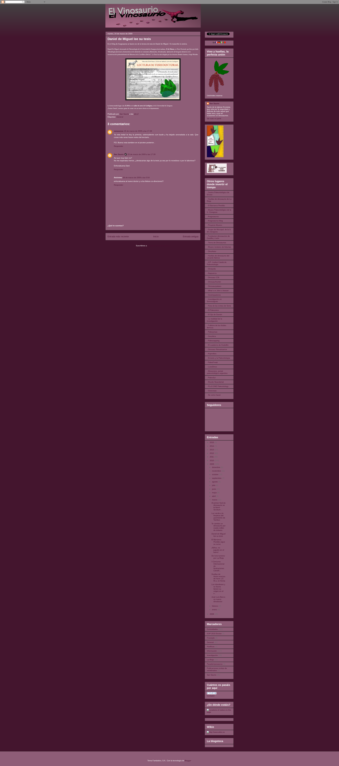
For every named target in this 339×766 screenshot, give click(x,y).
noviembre (216, 471)
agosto (215, 482)
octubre (215, 474)
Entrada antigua (190, 236)
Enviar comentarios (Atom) (159, 246)
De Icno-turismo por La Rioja (218, 557)
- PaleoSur (211, 378)
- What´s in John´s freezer (218, 290)
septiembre (217, 478)
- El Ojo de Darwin (214, 314)
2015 (212, 442)
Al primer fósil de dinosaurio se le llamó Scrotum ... (218, 506)
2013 (212, 450)
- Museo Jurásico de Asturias (219, 247)
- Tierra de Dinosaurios (216, 243)
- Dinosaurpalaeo (214, 286)
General (119, 117)
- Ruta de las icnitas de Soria (219, 306)
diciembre (216, 467)
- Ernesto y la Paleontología (218, 358)
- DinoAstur (211, 251)
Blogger (188, 761)
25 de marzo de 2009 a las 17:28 (138, 131)
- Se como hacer (214, 395)
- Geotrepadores (214, 295)
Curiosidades (212, 629)
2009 (212, 464)
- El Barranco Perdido (216, 205)
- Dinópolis (211, 269)
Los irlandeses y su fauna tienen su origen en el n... (218, 588)
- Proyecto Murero (214, 225)
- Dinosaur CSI (213, 277)
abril (214, 496)
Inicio (156, 236)
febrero (215, 606)
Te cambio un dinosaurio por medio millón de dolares (218, 527)
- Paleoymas (212, 332)
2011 (212, 457)
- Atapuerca (212, 273)
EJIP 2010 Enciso (214, 633)
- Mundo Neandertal (215, 382)
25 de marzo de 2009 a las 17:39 (141, 154)
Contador (211, 696)
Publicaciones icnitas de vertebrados (217, 669)
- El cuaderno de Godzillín (218, 345)
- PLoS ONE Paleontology (217, 386)
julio (214, 485)
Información (212, 651)
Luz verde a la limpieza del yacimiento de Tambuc (218, 516)
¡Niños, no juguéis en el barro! (217, 550)
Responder (118, 146)
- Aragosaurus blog (215, 221)
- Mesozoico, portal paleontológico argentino (217, 372)
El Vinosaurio (108, 7)
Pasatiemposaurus (214, 664)
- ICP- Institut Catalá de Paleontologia (216, 263)
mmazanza (118, 131)
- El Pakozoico (213, 310)
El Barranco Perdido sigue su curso (218, 542)
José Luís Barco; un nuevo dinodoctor (218, 599)
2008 (212, 614)
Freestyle (211, 638)
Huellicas (210, 646)
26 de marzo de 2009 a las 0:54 (136, 177)
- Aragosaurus (213, 216)
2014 (212, 446)
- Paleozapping (213, 341)
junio (214, 489)
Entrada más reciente (118, 236)
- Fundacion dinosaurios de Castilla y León (218, 237)
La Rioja (210, 660)
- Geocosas (212, 391)
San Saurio (119, 154)
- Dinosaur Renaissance (217, 349)
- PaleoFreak (212, 362)
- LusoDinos (212, 367)
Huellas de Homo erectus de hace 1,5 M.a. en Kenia (218, 577)
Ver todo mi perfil (214, 119)
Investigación (212, 655)
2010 (212, 460)
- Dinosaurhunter (214, 282)
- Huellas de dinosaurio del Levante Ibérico (218, 257)
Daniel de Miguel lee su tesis (218, 535)
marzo (215, 500)
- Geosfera (211, 336)
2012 (212, 453)
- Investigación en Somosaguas (214, 300)
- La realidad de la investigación (214, 320)
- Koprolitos (211, 354)
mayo (214, 493)
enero (214, 609)
